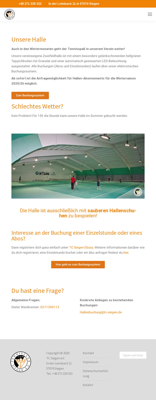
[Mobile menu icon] (150, 14)
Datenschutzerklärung (96, 373)
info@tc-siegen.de (132, 14)
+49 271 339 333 (30, 3)
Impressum (90, 362)
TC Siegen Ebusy (81, 247)
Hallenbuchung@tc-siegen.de (101, 312)
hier (125, 252)
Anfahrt (88, 385)
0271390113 (49, 307)
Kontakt (88, 353)
